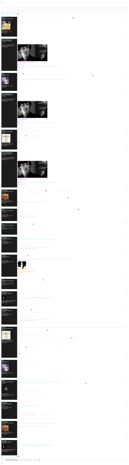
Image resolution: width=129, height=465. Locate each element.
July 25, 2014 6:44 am (6, 222)
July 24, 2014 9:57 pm (6, 15)
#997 (126, 379)
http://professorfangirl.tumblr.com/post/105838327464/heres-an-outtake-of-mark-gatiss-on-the (36, 297)
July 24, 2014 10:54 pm (6, 128)
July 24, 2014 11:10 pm (6, 150)
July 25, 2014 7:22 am (6, 290)
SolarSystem (4, 237)
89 (12, 14)
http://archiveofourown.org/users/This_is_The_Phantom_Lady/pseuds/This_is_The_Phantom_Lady (37, 65)
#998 (126, 401)
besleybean (4, 292)
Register (15, 8)
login (18, 10)
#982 (126, 37)
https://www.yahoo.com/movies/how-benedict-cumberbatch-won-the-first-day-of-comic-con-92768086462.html (39, 382)
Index (3, 8)
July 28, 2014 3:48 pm (6, 420)
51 (9, 14)
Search (9, 8)
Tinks (3, 224)
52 (10, 14)
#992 (126, 278)
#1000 (126, 439)
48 (5, 14)
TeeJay (3, 209)
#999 (126, 420)
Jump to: (4, 459)
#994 (126, 307)
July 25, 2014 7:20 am (6, 278)
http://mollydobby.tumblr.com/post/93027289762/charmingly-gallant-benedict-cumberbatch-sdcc (36, 423)
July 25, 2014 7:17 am (6, 253)
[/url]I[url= (21, 64)
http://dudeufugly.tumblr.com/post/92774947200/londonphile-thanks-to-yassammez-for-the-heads (36, 239)
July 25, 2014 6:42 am (6, 207)
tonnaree (3, 130)
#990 (126, 235)
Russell (3, 380)
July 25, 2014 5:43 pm (6, 379)
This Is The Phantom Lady (7, 39)
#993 (126, 290)
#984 (126, 92)
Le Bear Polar (4, 190)
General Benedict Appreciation (11, 12)
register (22, 10)
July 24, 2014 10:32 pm (6, 72)
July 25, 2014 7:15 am (6, 235)
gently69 (3, 255)
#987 (126, 188)
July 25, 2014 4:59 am (6, 188)
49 (6, 14)
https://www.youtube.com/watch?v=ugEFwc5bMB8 (27, 405)
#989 (126, 222)
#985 (126, 128)
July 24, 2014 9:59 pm (6, 37)
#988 (126, 207)
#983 (126, 72)
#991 (126, 253)
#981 (126, 15)
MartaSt (3, 17)
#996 (126, 359)
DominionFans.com (21, 217)
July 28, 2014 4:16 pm (6, 439)
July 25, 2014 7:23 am (6, 307)
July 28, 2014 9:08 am (6, 401)
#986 (126, 150)
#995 (126, 325)
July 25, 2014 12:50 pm (6, 359)
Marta (3, 73)
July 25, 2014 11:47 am (6, 325)
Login (20, 8)
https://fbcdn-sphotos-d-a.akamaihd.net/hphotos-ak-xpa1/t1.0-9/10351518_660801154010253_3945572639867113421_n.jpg (41, 79)
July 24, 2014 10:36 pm (6, 92)
